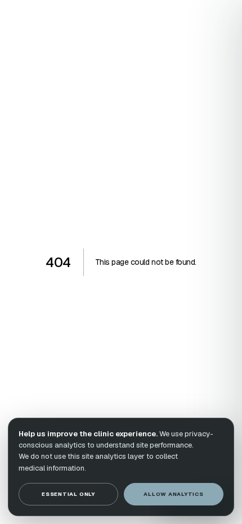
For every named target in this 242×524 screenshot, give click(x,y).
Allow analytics (174, 494)
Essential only (68, 494)
